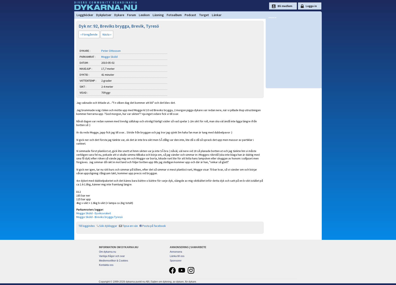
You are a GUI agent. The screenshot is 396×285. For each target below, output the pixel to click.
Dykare (119, 15)
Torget (204, 15)
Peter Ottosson (111, 51)
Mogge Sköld (109, 57)
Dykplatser (103, 15)
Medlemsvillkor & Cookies (113, 260)
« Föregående (89, 34)
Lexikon (144, 15)
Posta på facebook (154, 226)
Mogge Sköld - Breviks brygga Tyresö (99, 217)
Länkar (217, 15)
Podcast (190, 15)
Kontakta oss (106, 265)
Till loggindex (87, 226)
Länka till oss (177, 256)
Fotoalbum (174, 15)
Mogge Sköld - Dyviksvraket (93, 213)
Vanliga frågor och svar (112, 256)
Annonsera (176, 251)
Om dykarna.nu (107, 251)
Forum (131, 15)
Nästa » (107, 34)
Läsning (158, 15)
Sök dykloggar (108, 226)
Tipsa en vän (130, 226)
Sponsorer (176, 260)
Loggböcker (85, 15)
